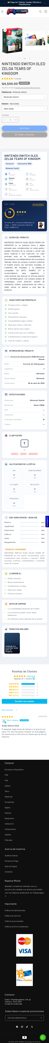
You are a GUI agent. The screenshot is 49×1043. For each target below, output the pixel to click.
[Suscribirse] (41, 1018)
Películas (8, 840)
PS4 (6, 780)
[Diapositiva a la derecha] (29, 58)
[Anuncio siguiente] (44, 3)
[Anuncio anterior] (4, 3)
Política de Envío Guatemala (16, 927)
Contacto (8, 872)
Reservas (8, 797)
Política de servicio (13, 916)
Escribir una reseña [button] (24, 701)
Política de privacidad (14, 921)
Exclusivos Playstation (14, 770)
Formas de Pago (11, 861)
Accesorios (9, 802)
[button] (40, 11)
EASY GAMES (19, 1042)
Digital (7, 808)
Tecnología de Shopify (32, 1042)
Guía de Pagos (11, 866)
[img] (7, 717)
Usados (8, 835)
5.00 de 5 (31, 676)
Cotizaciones (10, 829)
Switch (7, 786)
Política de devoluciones (15, 910)
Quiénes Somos (11, 856)
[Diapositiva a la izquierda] (19, 58)
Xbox (7, 791)
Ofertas (8, 813)
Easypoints (9, 818)
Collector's (9, 824)
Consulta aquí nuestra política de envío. (27, 87)
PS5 (6, 775)
